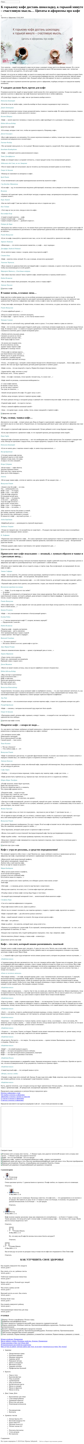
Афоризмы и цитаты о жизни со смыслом (15, 1096)
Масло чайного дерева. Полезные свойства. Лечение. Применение (24, 1341)
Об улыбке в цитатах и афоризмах (13, 1095)
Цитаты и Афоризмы (8, 17)
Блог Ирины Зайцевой (29, 1441)
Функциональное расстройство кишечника (16, 1345)
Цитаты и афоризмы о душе (10, 1093)
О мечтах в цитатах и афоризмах (12, 1100)
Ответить (8, 1186)
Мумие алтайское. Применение (12, 1339)
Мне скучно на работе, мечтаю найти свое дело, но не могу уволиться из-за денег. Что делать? (34, 1346)
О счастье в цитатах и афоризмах (12, 1098)
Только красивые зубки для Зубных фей (15, 1343)
